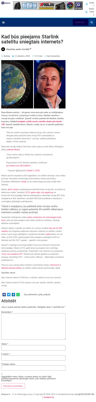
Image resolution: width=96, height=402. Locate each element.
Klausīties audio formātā (17, 49)
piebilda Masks (13, 149)
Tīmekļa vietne (8, 364)
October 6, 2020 (33, 170)
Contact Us (49, 397)
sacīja (23, 181)
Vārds (4, 344)
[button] (3, 22)
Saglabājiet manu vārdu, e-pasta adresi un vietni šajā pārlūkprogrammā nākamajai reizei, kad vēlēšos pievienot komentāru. (28, 379)
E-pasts (5, 354)
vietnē (47, 234)
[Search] (91, 22)
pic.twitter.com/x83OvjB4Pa (18, 165)
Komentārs (7, 312)
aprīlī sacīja (13, 189)
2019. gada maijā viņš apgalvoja (39, 192)
